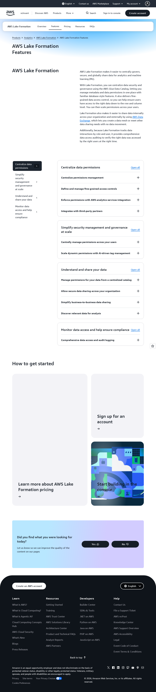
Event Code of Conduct (126, 645)
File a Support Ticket (125, 610)
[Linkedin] (118, 668)
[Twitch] (128, 668)
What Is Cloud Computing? (26, 610)
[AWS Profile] (147, 3)
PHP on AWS (87, 634)
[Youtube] (133, 668)
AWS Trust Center (55, 616)
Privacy (15, 678)
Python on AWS (88, 622)
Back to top (76, 657)
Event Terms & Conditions (128, 651)
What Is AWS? (19, 604)
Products (16, 37)
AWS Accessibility (123, 634)
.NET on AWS (87, 616)
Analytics (28, 37)
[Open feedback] (152, 346)
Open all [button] (135, 167)
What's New (18, 637)
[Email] (142, 668)
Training (50, 610)
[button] (42, 13)
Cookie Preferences (21, 683)
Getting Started (54, 604)
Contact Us (119, 604)
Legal (116, 639)
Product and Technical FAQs (61, 634)
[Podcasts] (137, 668)
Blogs (15, 643)
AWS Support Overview (126, 628)
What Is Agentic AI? (22, 616)
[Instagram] (123, 668)
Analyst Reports (54, 639)
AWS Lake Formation (46, 37)
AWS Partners (53, 645)
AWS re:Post (120, 616)
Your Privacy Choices (45, 678)
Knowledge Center (123, 622)
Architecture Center (56, 628)
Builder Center (87, 604)
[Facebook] (113, 668)
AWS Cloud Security (23, 631)
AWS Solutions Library (58, 622)
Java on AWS (87, 628)
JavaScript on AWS (90, 639)
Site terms (27, 678)
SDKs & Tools (87, 610)
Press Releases (20, 649)
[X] (108, 668)
